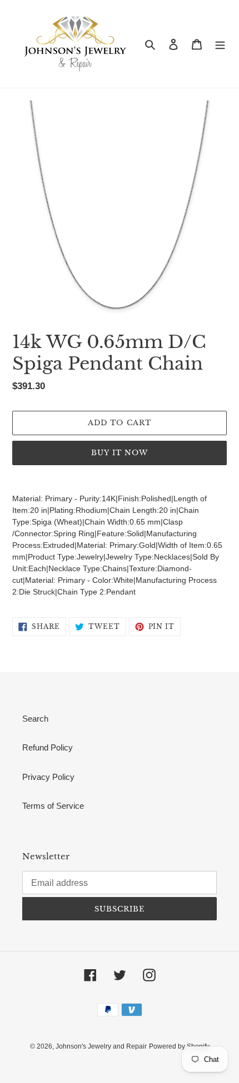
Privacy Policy (48, 777)
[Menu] (220, 44)
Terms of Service (53, 805)
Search (35, 718)
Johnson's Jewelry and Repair (101, 1046)
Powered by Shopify (179, 1046)
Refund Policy (47, 747)
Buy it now (119, 452)
